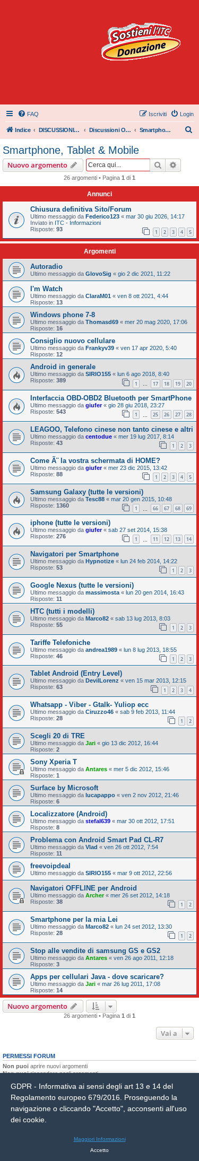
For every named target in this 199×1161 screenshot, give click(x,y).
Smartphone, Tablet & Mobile (71, 150)
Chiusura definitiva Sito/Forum (81, 209)
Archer (94, 895)
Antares (96, 769)
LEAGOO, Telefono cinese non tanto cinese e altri (111, 429)
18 (166, 383)
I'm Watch (46, 289)
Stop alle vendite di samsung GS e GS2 (95, 951)
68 (177, 508)
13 (177, 539)
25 (155, 414)
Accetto (99, 1150)
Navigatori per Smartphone (74, 554)
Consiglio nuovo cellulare (72, 341)
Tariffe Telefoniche (60, 643)
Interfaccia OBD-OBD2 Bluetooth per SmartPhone (111, 398)
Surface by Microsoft (64, 788)
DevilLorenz (102, 680)
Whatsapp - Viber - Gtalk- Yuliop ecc (89, 705)
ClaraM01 (98, 296)
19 (177, 383)
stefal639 (97, 821)
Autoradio (46, 266)
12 (166, 539)
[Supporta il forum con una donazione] (140, 41)
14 (189, 539)
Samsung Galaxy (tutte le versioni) (86, 492)
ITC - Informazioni (78, 223)
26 (166, 414)
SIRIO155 (98, 374)
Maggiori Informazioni (100, 1139)
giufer (93, 405)
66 (155, 508)
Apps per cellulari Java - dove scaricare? (97, 977)
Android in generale (63, 367)
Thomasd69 (101, 322)
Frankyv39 (99, 348)
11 (155, 539)
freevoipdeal (50, 866)
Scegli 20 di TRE (57, 736)
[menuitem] (28, 114)
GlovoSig (98, 273)
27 (177, 414)
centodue (98, 436)
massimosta (102, 592)
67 (166, 508)
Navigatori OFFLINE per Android (83, 888)
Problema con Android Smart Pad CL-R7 (96, 840)
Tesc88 (95, 499)
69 (189, 508)
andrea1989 (101, 650)
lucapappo (100, 795)
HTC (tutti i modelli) (62, 611)
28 (189, 414)
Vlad (91, 847)
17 (155, 383)
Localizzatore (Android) (68, 814)
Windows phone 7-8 (62, 315)
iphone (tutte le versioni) (70, 523)
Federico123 (102, 216)
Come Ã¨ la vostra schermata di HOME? (95, 461)
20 (189, 383)
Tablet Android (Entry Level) (76, 673)
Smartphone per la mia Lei (74, 919)
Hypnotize (99, 561)
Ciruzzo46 (99, 712)
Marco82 (97, 618)
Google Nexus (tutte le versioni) (82, 585)
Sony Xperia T (53, 762)
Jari (90, 743)
